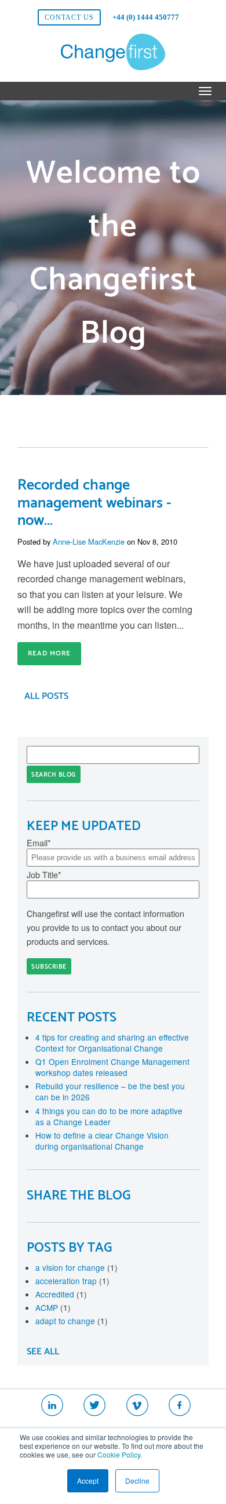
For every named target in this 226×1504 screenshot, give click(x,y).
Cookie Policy (118, 1454)
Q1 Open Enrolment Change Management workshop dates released (112, 1067)
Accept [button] (88, 1480)
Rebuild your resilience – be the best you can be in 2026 (110, 1091)
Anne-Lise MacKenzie (89, 541)
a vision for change (76, 1267)
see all (43, 1352)
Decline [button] (137, 1480)
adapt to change (71, 1321)
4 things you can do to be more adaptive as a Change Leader (109, 1116)
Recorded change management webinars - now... (94, 503)
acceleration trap (72, 1280)
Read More (49, 653)
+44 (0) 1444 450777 (145, 17)
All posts (46, 696)
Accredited (61, 1294)
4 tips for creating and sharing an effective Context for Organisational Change (112, 1042)
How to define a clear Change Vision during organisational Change (102, 1140)
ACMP (53, 1307)
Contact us (69, 17)
